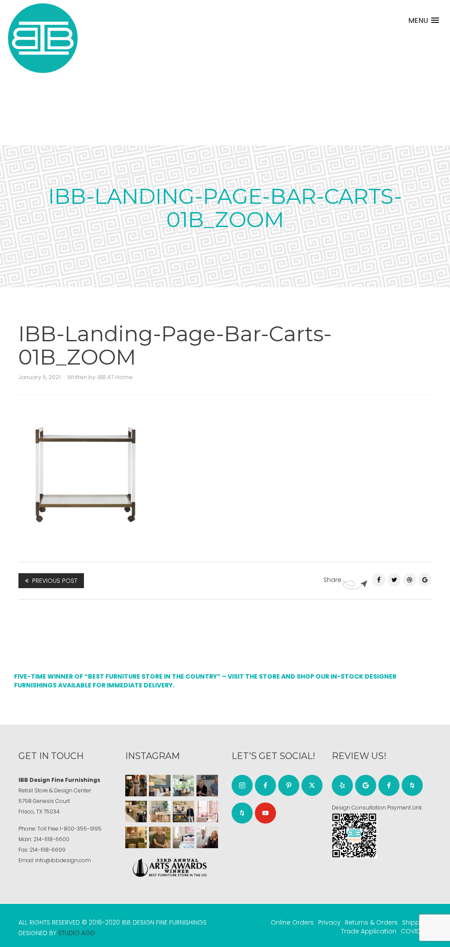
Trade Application (368, 931)
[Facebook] (378, 579)
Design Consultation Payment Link (377, 807)
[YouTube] (265, 813)
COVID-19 (415, 931)
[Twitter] (394, 579)
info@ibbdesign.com (63, 860)
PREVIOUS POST (54, 580)
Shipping (415, 922)
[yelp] (342, 785)
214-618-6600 (51, 839)
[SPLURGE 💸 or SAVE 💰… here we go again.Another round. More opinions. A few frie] (207, 837)
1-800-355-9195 (81, 828)
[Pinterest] (409, 579)
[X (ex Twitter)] (312, 785)
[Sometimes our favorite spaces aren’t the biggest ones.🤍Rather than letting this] (207, 811)
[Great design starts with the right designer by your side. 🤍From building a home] (160, 811)
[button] (423, 20)
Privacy (329, 922)
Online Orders (292, 922)
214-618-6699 (47, 849)
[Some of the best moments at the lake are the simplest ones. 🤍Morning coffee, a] (183, 785)
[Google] (365, 785)
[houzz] (242, 813)
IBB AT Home (115, 377)
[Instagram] (242, 785)
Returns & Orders (371, 922)
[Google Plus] (425, 579)
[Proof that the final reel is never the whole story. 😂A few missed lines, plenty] (207, 785)
